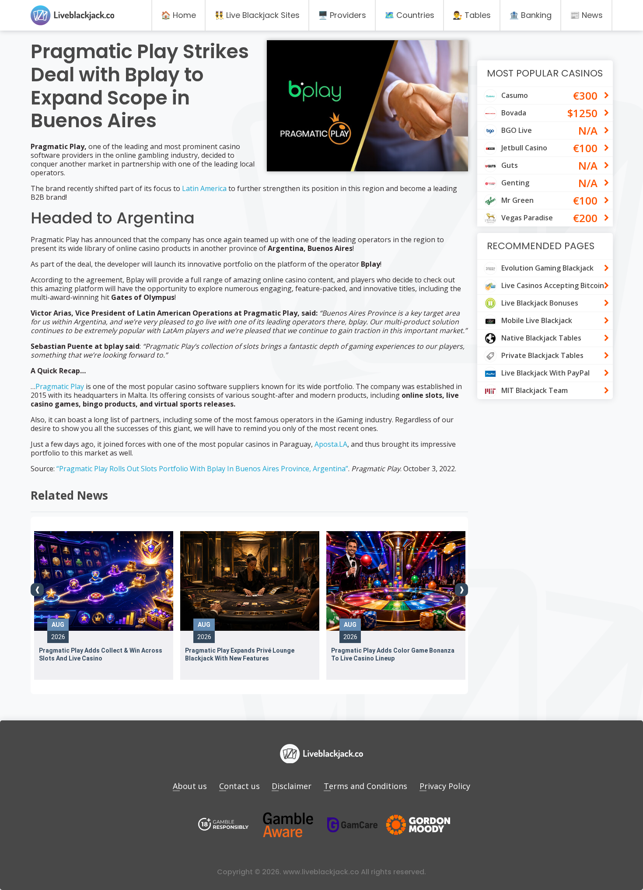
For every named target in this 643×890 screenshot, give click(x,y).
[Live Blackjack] (223, 825)
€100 (585, 148)
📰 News (586, 15)
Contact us (239, 786)
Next (461, 589)
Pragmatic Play (59, 386)
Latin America (204, 188)
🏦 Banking (530, 15)
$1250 (582, 113)
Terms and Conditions (365, 786)
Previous (37, 589)
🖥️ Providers (342, 15)
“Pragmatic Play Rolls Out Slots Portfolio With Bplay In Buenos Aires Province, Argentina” (202, 468)
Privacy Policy (444, 786)
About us (190, 786)
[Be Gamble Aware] (287, 825)
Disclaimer (291, 786)
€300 (585, 95)
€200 (585, 218)
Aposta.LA (331, 444)
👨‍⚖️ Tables (472, 15)
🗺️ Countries (409, 15)
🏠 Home (178, 15)
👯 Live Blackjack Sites (257, 15)
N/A (588, 130)
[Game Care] (352, 824)
